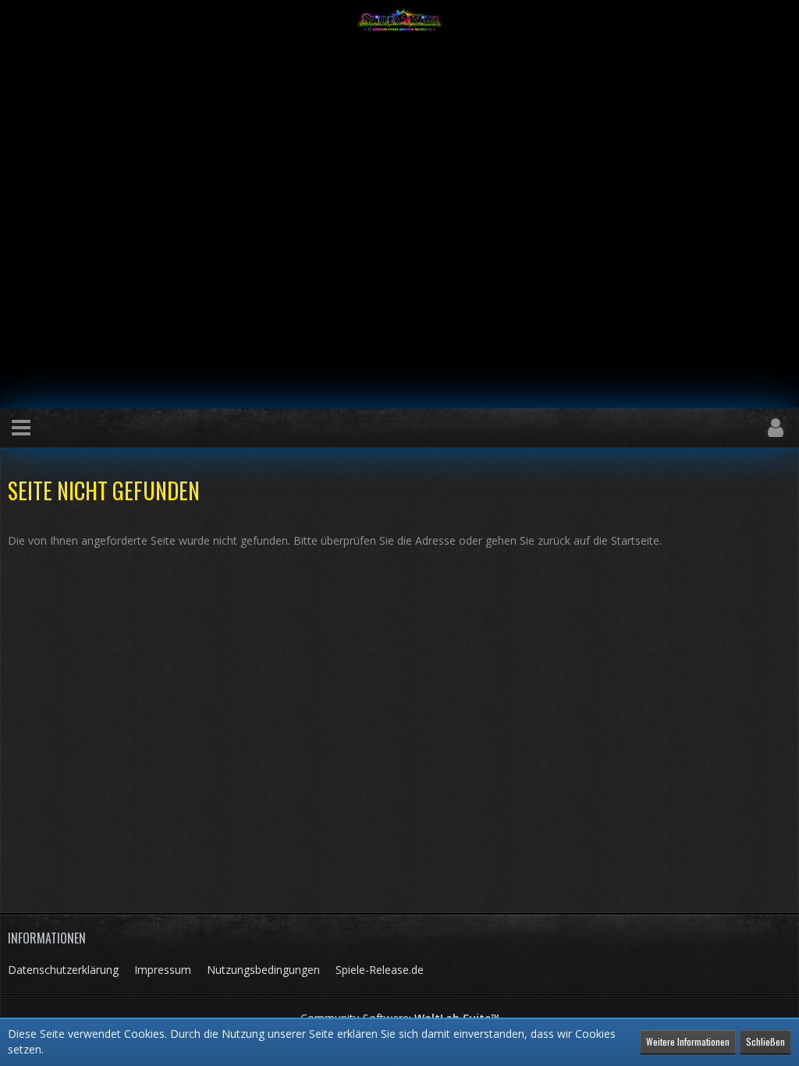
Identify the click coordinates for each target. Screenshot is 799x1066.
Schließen (765, 1041)
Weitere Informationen (688, 1041)
